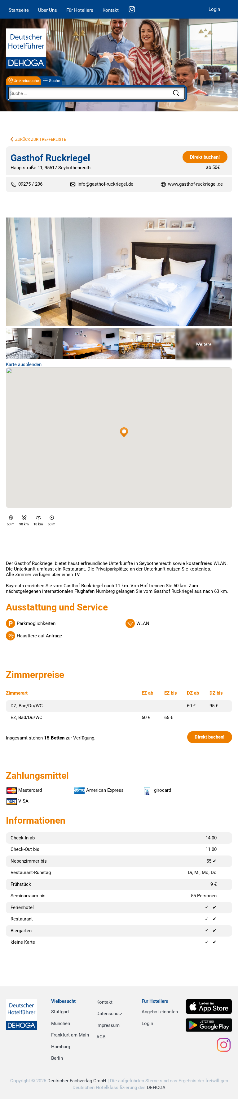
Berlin (57, 1058)
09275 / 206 (30, 184)
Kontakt (111, 10)
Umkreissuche (26, 80)
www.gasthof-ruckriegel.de (195, 184)
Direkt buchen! (205, 157)
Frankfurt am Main (70, 1035)
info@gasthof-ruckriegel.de (105, 184)
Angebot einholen (160, 1012)
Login (214, 9)
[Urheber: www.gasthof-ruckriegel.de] (119, 272)
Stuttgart (60, 1012)
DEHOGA (156, 1087)
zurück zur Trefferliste (40, 139)
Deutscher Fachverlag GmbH (76, 1081)
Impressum (108, 1025)
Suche (54, 80)
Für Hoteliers (79, 10)
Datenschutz (109, 1013)
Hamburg (60, 1046)
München (60, 1023)
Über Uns (47, 10)
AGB (100, 1037)
